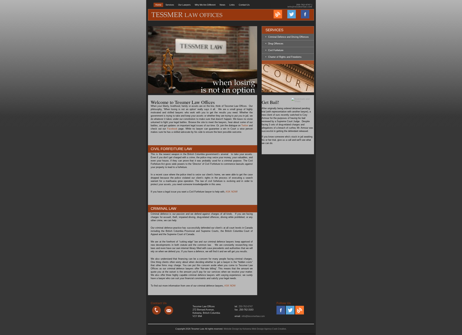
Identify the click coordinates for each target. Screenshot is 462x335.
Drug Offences (275, 43)
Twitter (244, 125)
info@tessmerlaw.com (299, 7)
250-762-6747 (246, 306)
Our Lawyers (184, 5)
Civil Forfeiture (275, 50)
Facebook (172, 128)
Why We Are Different (205, 5)
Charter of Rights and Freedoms (285, 57)
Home (158, 5)
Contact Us (244, 5)
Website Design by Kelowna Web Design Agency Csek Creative (255, 329)
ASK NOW (231, 191)
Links (232, 5)
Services (169, 5)
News (222, 5)
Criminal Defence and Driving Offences (288, 37)
